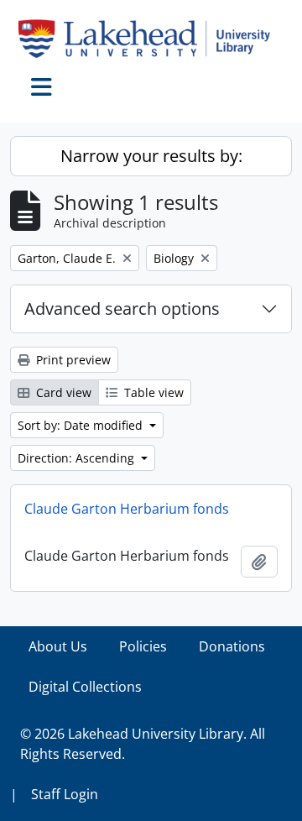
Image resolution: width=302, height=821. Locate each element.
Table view (152, 392)
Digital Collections (85, 686)
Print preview (72, 360)
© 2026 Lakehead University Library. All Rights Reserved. (142, 743)
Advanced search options (122, 308)
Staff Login (64, 794)
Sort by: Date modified (82, 425)
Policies (143, 646)
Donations (232, 646)
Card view (62, 392)
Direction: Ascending (78, 458)
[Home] (151, 39)
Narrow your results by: (151, 155)
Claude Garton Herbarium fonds (126, 508)
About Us (58, 646)
